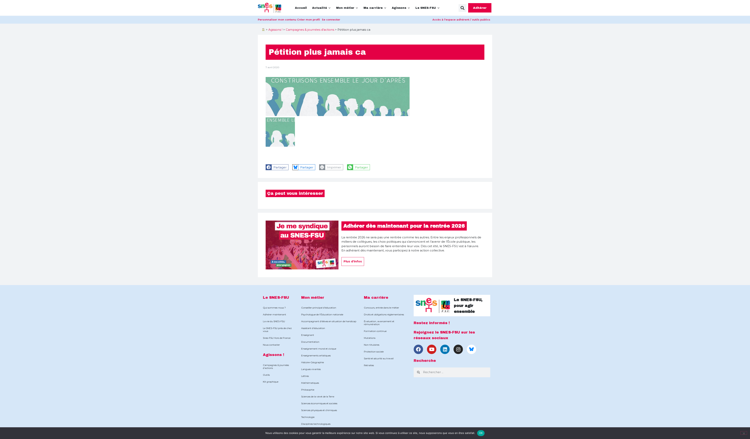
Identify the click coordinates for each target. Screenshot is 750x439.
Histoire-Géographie (312, 362)
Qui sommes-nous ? (274, 307)
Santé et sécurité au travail (379, 358)
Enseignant (307, 334)
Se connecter (331, 19)
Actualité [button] (319, 7)
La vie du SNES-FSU (274, 321)
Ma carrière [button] (373, 7)
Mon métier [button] (345, 7)
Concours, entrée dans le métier (381, 307)
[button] (462, 8)
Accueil (301, 7)
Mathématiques (310, 382)
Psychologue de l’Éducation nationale (322, 314)
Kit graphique (270, 381)
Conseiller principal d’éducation (318, 307)
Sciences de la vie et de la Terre (317, 396)
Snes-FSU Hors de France (276, 337)
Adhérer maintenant (274, 314)
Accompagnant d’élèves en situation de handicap (328, 321)
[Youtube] (431, 349)
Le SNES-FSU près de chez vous (277, 330)
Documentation (310, 341)
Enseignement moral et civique (318, 348)
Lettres (305, 376)
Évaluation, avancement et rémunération (379, 323)
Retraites (369, 365)
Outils (266, 374)
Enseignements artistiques (316, 355)
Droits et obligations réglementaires (384, 314)
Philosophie (307, 389)
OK (481, 433)
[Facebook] (418, 349)
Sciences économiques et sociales (319, 403)
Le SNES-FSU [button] (425, 7)
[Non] (743, 433)
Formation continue (375, 331)
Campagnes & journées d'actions (310, 29)
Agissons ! (275, 29)
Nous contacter (271, 344)
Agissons (399, 7)
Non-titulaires (371, 344)
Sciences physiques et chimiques (319, 410)
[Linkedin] (445, 349)
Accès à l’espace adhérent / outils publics (461, 19)
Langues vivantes (311, 369)
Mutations (369, 337)
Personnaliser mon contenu (277, 19)
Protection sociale (374, 351)
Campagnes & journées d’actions (276, 366)
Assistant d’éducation (313, 328)
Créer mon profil (308, 19)
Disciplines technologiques (315, 423)
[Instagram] (458, 349)
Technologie (307, 417)
